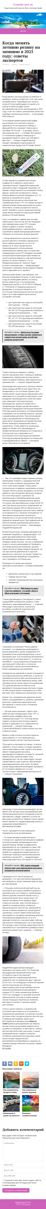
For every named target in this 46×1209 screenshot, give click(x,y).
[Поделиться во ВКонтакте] (10, 1063)
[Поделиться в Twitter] (27, 1063)
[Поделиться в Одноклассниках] (16, 1063)
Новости (14, 64)
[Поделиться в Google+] (21, 1063)
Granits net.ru (23, 4)
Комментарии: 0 (24, 64)
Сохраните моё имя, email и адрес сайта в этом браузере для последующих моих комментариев (21, 1182)
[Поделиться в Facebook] (4, 1063)
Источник (6, 1048)
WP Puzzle (26, 1204)
